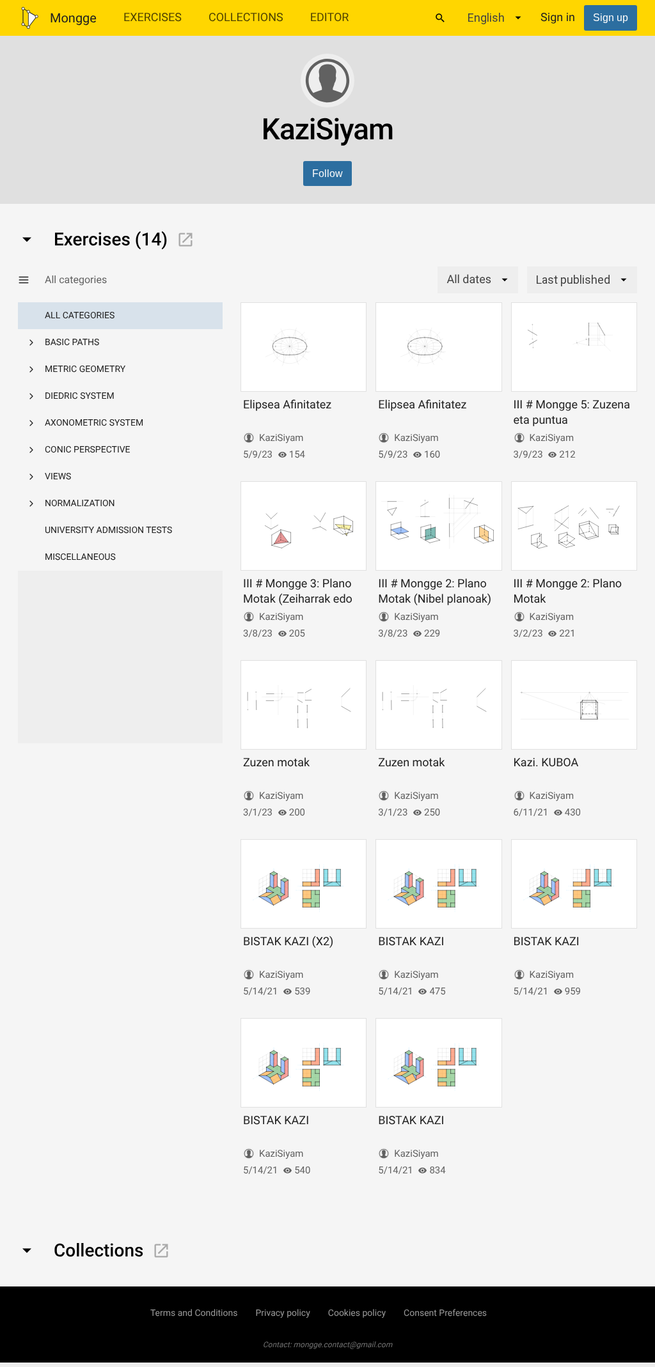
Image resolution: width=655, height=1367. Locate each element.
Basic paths (72, 342)
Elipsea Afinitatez (287, 405)
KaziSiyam (281, 438)
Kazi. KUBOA (546, 762)
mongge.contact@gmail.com (343, 1344)
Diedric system (79, 396)
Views (58, 477)
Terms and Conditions (194, 1313)
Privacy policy (282, 1313)
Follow (327, 173)
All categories (79, 316)
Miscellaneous (80, 557)
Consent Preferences (445, 1313)
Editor (329, 17)
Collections (246, 17)
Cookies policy (357, 1313)
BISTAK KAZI (411, 941)
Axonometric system (94, 423)
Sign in (558, 17)
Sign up (610, 17)
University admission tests (108, 530)
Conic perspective (87, 450)
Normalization (80, 503)
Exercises (152, 17)
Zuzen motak (276, 762)
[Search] (440, 18)
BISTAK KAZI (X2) (288, 941)
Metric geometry (85, 369)
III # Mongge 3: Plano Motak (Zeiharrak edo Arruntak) (297, 599)
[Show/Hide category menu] (31, 279)
